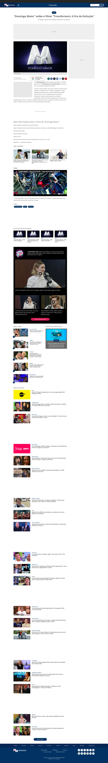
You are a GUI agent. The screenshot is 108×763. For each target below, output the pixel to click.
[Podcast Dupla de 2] (87, 753)
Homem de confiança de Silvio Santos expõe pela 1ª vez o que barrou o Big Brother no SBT (49, 566)
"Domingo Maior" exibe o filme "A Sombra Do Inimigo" (33, 241)
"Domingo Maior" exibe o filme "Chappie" (19, 240)
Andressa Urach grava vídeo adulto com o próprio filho (36, 376)
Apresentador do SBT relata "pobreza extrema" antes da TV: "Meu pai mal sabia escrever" (51, 312)
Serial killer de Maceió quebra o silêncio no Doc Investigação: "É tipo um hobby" (46, 686)
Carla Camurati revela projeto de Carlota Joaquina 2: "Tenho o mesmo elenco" (48, 728)
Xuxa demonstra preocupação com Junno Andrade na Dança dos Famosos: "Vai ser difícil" (36, 355)
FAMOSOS (40, 745)
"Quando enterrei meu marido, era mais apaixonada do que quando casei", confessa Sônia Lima (26, 312)
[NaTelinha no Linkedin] (85, 753)
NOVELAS (32, 745)
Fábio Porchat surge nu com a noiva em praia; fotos (37, 331)
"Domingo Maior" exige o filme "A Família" (47, 240)
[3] (21, 355)
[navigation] (18, 5)
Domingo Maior (18, 206)
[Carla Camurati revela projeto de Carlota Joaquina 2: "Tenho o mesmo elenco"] (22, 730)
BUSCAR (101, 5)
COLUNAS (58, 745)
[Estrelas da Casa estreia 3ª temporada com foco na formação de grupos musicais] (22, 676)
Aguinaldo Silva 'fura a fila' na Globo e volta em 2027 (57, 160)
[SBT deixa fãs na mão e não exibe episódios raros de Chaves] (22, 718)
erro (66, 79)
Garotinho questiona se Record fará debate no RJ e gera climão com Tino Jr (49, 524)
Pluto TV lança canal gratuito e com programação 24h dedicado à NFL (48, 392)
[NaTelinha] (9, 5)
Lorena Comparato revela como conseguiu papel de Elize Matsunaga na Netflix (37, 290)
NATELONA (82, 745)
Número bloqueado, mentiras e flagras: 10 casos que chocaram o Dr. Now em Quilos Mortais (48, 500)
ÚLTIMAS (15, 745)
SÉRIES (74, 745)
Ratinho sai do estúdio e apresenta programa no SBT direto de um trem (48, 470)
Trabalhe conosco (60, 751)
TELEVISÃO (23, 745)
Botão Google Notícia (82, 754)
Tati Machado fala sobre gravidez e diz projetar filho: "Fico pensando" (48, 608)
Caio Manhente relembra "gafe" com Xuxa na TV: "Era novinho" (48, 554)
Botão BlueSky (90, 754)
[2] (21, 344)
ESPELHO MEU (91, 745)
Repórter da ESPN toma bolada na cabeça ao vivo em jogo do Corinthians (48, 512)
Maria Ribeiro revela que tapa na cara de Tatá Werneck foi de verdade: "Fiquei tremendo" (49, 458)
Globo (25, 206)
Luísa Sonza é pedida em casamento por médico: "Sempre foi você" (36, 343)
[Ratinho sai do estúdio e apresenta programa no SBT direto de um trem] (22, 472)
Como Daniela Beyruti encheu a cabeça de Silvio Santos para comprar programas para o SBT (49, 620)
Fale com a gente (47, 751)
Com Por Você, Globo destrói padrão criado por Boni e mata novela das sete (37, 366)
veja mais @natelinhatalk (40, 319)
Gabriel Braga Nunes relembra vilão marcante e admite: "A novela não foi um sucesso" (49, 404)
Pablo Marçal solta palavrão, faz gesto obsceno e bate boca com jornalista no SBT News (48, 578)
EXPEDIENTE (55, 750)
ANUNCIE (65, 750)
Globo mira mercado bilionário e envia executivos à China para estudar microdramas (22, 161)
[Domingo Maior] (20, 233)
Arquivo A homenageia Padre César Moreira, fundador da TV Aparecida (48, 662)
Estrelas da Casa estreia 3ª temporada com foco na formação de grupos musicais (47, 674)
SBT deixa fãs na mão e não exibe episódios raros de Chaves (48, 716)
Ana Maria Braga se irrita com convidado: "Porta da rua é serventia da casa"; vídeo (49, 416)
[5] (21, 378)
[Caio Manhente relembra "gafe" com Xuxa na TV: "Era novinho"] (22, 556)
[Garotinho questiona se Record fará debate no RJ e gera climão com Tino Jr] (22, 526)
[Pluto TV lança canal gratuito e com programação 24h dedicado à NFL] (22, 394)
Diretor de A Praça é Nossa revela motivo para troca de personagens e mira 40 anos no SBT (40, 161)
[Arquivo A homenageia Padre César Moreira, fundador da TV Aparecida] (22, 664)
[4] (21, 366)
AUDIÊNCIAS (49, 745)
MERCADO (66, 745)
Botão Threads (93, 754)
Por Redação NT (17, 78)
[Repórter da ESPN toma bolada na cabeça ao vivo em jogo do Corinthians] (22, 514)
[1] (21, 332)
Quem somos (44, 750)
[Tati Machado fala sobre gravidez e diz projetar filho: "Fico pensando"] (22, 610)
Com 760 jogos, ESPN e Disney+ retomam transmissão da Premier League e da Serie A (49, 446)
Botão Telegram (79, 754)
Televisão (53, 5)
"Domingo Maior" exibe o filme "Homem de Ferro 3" (60, 241)
